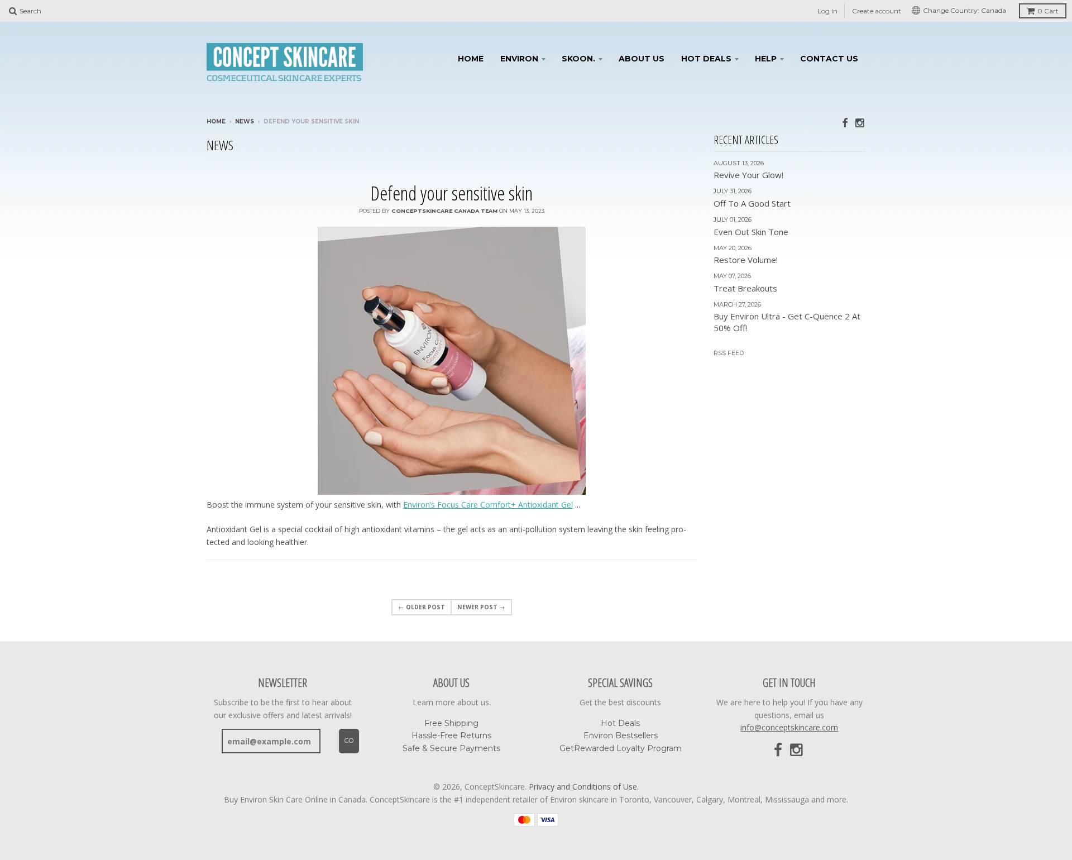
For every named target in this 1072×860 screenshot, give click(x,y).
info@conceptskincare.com (789, 727)
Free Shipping (451, 723)
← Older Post (421, 607)
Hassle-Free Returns (451, 735)
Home (471, 59)
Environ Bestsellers (620, 735)
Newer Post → (481, 607)
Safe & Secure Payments (451, 748)
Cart (1048, 11)
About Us (641, 59)
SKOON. (578, 59)
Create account (876, 11)
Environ (519, 59)
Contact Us (829, 59)
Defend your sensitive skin (451, 193)
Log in (827, 11)
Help (766, 59)
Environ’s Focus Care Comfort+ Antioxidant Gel (488, 504)
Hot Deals (706, 59)
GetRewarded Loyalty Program (620, 748)
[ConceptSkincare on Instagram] (860, 122)
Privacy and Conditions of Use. (584, 786)
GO (348, 740)
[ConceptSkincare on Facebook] (845, 122)
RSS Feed (729, 353)
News (244, 121)
